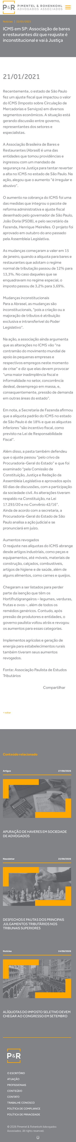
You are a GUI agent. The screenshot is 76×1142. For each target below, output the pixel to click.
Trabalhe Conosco (21, 1102)
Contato (13, 1097)
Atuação (13, 1079)
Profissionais (16, 1085)
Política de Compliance (23, 1108)
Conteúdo (14, 1091)
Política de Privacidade (23, 1114)
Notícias (8, 21)
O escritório (16, 1073)
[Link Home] (33, 7)
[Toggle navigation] (68, 7)
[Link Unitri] (38, 1137)
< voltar (7, 712)
